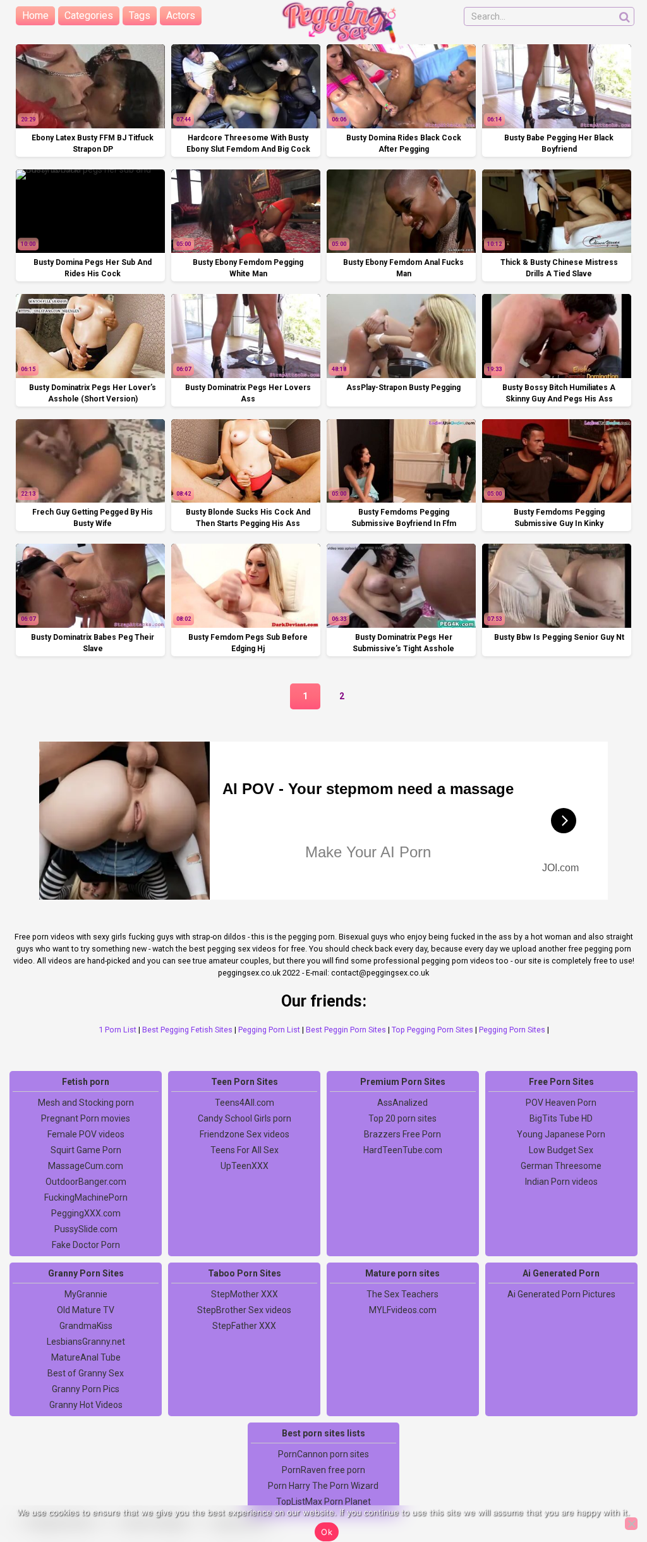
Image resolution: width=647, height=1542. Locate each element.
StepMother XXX (244, 1294)
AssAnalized (402, 1103)
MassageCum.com (85, 1166)
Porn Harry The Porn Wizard (323, 1486)
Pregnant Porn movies (85, 1118)
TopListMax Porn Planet (323, 1501)
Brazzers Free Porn (402, 1134)
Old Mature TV (85, 1310)
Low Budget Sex (561, 1150)
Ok (326, 1532)
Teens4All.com (244, 1103)
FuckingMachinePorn (86, 1197)
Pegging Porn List (269, 1029)
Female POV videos (85, 1134)
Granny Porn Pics (85, 1389)
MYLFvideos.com (403, 1310)
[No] (631, 1523)
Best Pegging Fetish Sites (187, 1029)
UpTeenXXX (245, 1166)
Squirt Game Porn (86, 1150)
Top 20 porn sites (402, 1118)
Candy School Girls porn (244, 1118)
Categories (88, 15)
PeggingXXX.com (86, 1213)
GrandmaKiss (85, 1326)
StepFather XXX (244, 1326)
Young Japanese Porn (561, 1134)
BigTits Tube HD (561, 1118)
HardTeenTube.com (402, 1150)
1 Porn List (117, 1029)
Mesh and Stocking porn (86, 1103)
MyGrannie (85, 1294)
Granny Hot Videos (86, 1405)
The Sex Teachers (402, 1294)
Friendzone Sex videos (244, 1134)
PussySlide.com (86, 1229)
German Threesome (561, 1166)
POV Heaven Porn (561, 1103)
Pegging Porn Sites (512, 1029)
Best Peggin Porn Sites (346, 1029)
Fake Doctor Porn (86, 1245)
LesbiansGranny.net (86, 1342)
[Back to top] (609, 1485)
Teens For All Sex (244, 1150)
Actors (180, 15)
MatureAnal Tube (86, 1357)
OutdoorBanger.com (85, 1182)
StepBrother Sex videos (244, 1310)
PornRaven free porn (323, 1470)
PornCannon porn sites (323, 1454)
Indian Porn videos (561, 1182)
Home (35, 15)
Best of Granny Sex (85, 1373)
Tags (139, 15)
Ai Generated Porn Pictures (561, 1294)
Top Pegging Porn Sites (432, 1029)
